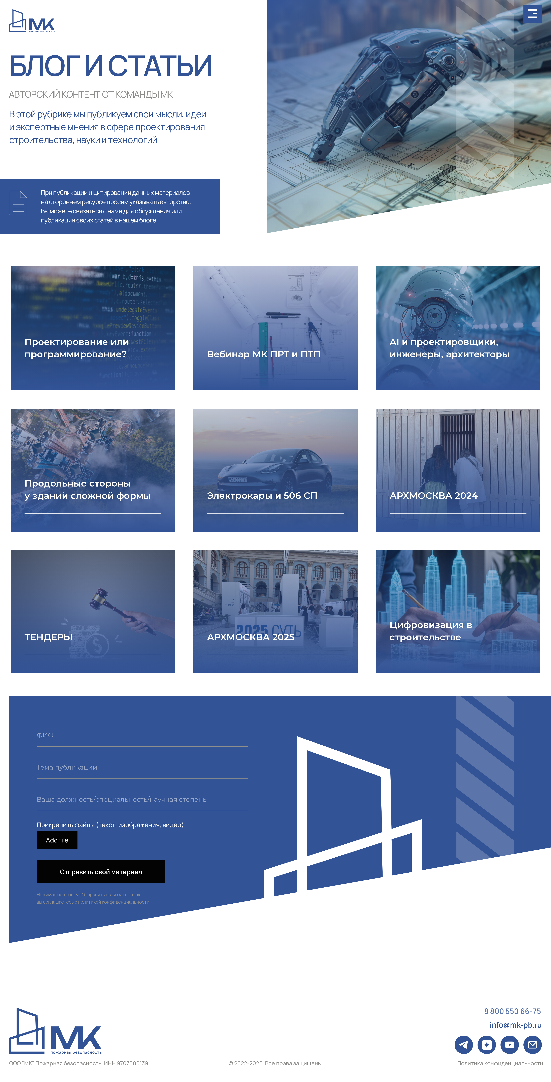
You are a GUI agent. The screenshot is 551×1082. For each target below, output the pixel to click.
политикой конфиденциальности (113, 902)
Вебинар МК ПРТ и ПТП (264, 354)
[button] (532, 14)
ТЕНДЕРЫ (49, 637)
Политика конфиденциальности (500, 1063)
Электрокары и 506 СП (262, 495)
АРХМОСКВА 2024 (434, 495)
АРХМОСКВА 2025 (250, 637)
